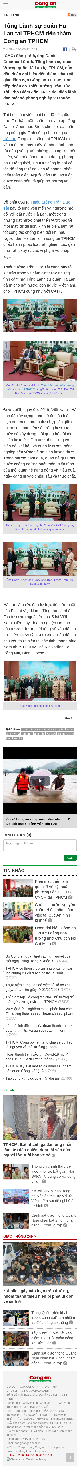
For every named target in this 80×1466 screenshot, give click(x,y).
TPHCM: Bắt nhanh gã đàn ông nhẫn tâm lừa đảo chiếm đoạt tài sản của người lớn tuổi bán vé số (38, 1149)
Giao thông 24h (18, 1236)
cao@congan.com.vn (27, 1443)
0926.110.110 (26, 1455)
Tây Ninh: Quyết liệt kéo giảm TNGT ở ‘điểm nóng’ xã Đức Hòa (52, 1338)
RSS (73, 14)
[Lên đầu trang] (70, 1457)
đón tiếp (39, 733)
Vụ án (9, 1090)
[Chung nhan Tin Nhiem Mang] (26, 1459)
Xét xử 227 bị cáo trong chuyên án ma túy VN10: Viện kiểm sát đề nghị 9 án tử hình (53, 1198)
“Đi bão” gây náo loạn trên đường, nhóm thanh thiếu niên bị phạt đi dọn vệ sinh (38, 1296)
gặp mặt (27, 733)
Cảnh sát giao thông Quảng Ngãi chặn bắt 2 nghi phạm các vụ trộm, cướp (53, 1220)
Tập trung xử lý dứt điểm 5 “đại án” (33, 1078)
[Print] (74, 49)
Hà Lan (9, 139)
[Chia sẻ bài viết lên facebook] (65, 49)
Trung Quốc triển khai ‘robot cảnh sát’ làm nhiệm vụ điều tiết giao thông (53, 1318)
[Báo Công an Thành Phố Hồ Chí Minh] (45, 4)
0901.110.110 (44, 1455)
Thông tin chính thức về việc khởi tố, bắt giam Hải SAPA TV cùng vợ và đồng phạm (53, 1173)
